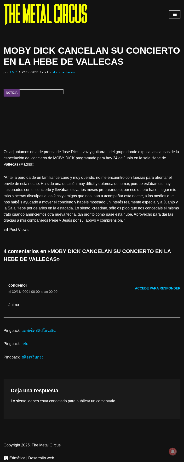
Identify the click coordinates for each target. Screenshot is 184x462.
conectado (58, 401)
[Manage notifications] (173, 451)
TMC (13, 72)
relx (25, 344)
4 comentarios (64, 72)
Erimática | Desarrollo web (31, 458)
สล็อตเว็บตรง (32, 357)
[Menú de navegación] (174, 14)
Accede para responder (157, 288)
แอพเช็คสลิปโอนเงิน (39, 331)
